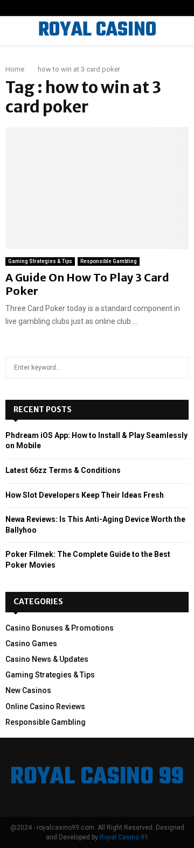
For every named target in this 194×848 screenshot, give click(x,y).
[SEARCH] (178, 367)
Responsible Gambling (108, 261)
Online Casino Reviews (45, 706)
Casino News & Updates (46, 659)
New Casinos (28, 690)
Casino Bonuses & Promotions (59, 628)
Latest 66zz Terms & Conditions (63, 470)
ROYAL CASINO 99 (97, 44)
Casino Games (31, 643)
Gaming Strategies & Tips (40, 261)
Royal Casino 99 (124, 837)
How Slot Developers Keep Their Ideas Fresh (84, 495)
